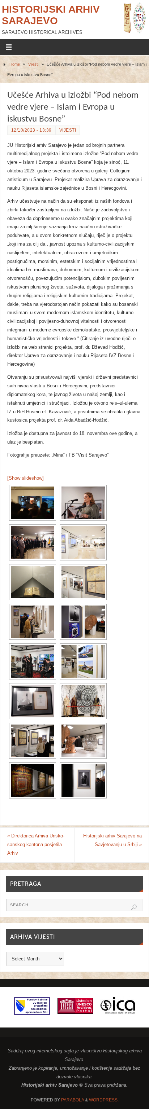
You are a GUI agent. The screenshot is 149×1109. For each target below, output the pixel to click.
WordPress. (104, 1100)
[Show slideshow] (25, 478)
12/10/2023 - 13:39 (31, 130)
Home (14, 64)
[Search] (133, 907)
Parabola (72, 1100)
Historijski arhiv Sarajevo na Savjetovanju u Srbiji (112, 840)
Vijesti (33, 64)
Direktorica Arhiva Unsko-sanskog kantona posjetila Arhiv (35, 844)
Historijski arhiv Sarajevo (51, 15)
